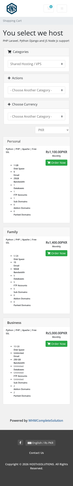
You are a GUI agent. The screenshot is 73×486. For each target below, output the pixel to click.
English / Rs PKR (42, 443)
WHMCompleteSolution (45, 420)
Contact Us (36, 453)
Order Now (58, 162)
